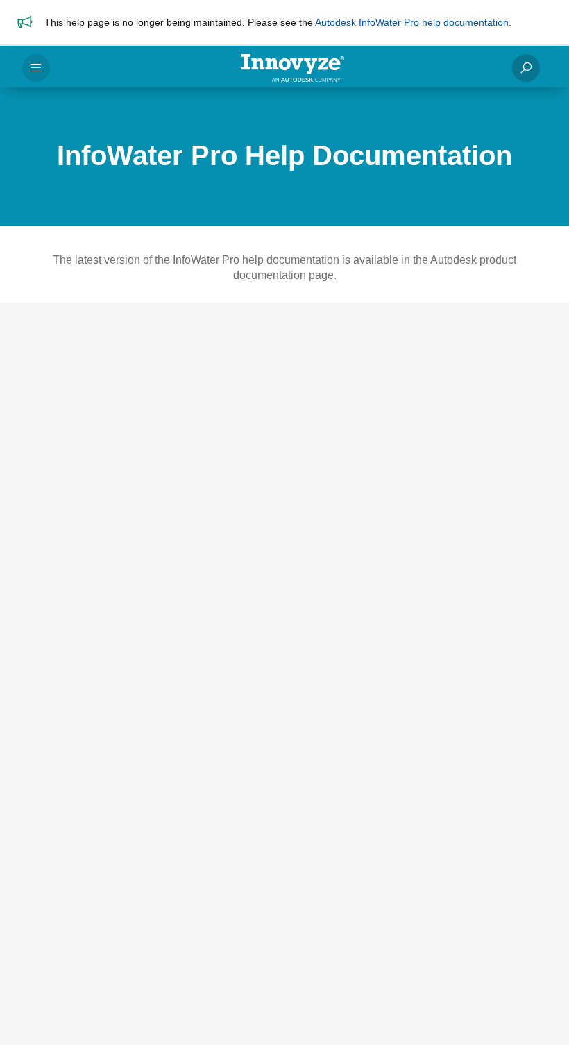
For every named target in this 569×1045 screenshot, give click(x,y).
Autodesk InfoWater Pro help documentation (412, 22)
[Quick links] (292, 68)
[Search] (526, 68)
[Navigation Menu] (36, 68)
